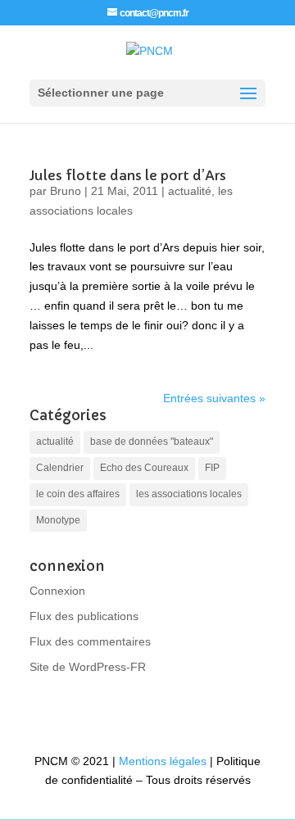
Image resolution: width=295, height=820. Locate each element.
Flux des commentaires (90, 641)
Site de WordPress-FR (88, 666)
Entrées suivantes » (214, 398)
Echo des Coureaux (144, 467)
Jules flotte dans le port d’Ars (128, 175)
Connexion (57, 590)
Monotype (58, 520)
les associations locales (189, 494)
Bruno (65, 190)
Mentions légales (162, 761)
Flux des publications (84, 616)
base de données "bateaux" (151, 441)
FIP (212, 467)
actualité (189, 190)
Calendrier (60, 467)
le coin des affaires (78, 494)
